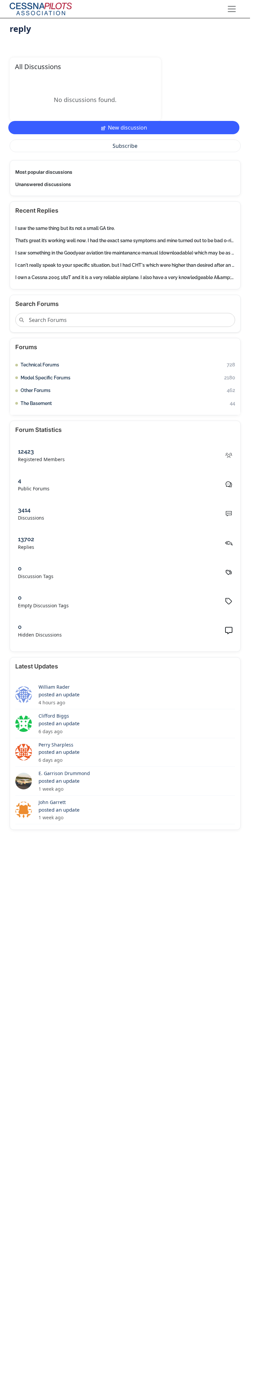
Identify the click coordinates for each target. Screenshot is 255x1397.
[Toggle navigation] (232, 9)
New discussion (127, 127)
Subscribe (125, 146)
